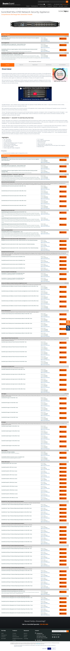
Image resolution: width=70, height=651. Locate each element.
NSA (20, 8)
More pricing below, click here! (35, 61)
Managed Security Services (18, 638)
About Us (25, 633)
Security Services (43, 6)
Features (21, 64)
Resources (55, 6)
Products (27, 6)
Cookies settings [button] (44, 648)
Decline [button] (54, 648)
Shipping (25, 635)
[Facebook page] (52, 637)
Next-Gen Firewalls (14, 8)
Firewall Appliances (34, 6)
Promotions (49, 6)
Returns (25, 636)
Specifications (49, 64)
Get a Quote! (61, 6)
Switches (14, 640)
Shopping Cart (4, 635)
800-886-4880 (65, 4)
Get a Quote (3, 638)
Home (3, 8)
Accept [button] (49, 648)
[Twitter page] (54, 637)
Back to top (67, 36)
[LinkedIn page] (58, 637)
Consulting (26, 638)
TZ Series (14, 633)
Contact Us (49, 4)
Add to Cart (63, 38)
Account (65, 6)
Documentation (62, 64)
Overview (7, 64)
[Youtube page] (56, 637)
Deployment (34, 64)
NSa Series (15, 635)
